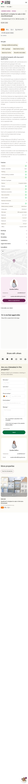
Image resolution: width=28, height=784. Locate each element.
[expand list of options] (8, 396)
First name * (6, 379)
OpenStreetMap (22, 274)
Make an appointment (14, 300)
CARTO (26, 274)
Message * (5, 407)
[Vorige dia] (3, 487)
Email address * (7, 400)
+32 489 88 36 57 (21, 293)
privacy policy (8, 424)
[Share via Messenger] (7, 359)
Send (14, 432)
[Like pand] (26, 11)
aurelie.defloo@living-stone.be (18, 296)
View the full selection (7, 471)
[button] (3, 251)
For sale (9, 6)
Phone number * (7, 393)
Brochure (18, 274)
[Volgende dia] (24, 487)
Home (2, 6)
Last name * (6, 386)
